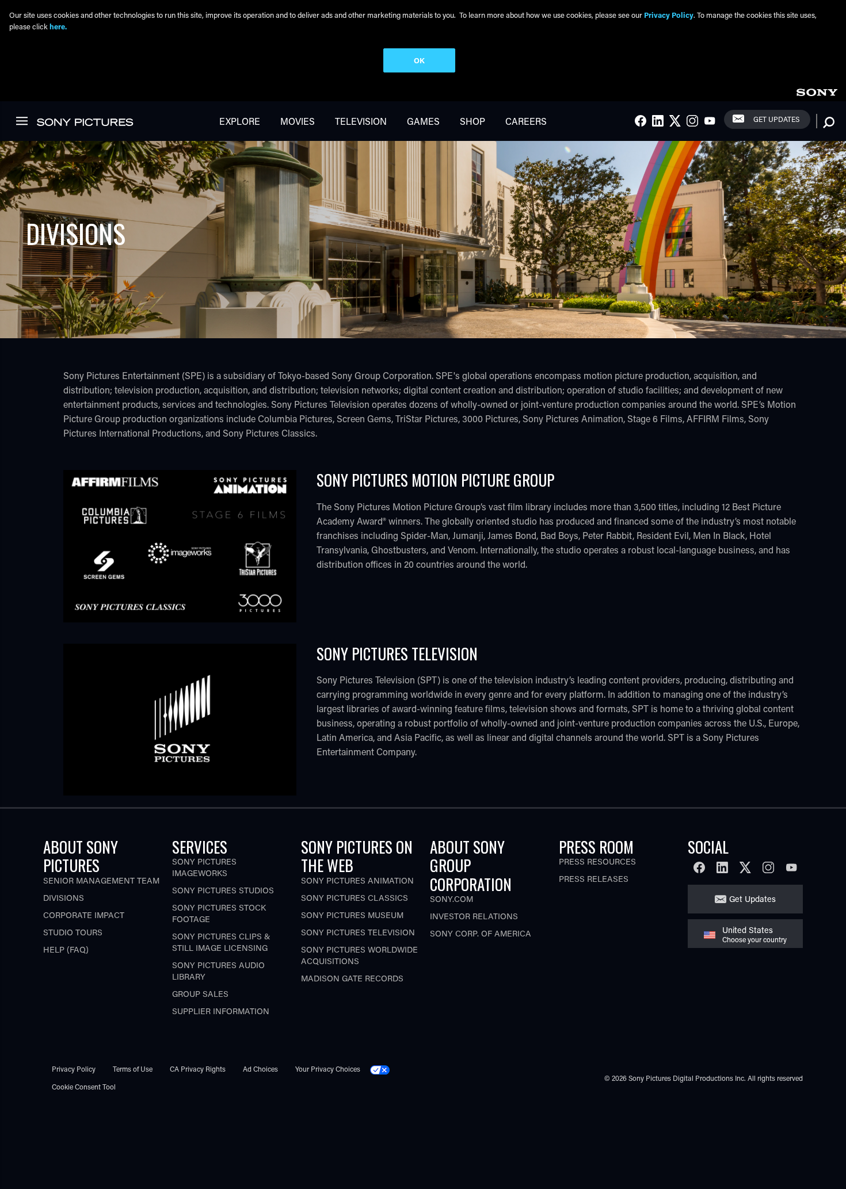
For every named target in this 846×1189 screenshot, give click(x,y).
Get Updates (776, 119)
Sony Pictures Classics (354, 897)
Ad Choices (260, 1068)
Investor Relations (474, 916)
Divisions (63, 897)
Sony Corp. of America (480, 933)
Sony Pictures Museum (352, 914)
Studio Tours (72, 932)
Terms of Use (133, 1068)
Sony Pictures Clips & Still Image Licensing (221, 942)
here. (58, 26)
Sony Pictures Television (358, 932)
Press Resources (597, 861)
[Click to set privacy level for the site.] (384, 1068)
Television (361, 121)
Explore (239, 121)
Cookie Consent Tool (84, 1086)
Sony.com (451, 898)
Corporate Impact (83, 914)
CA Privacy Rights (198, 1068)
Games (423, 121)
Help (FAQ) (66, 949)
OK (419, 60)
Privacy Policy (74, 1068)
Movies (297, 121)
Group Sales (200, 993)
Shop (472, 121)
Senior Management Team (101, 880)
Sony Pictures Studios (223, 890)
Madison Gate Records (352, 978)
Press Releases (593, 878)
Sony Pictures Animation (357, 880)
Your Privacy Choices (327, 1068)
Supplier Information (220, 1011)
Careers (526, 121)
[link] (816, 91)
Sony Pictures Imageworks (204, 867)
